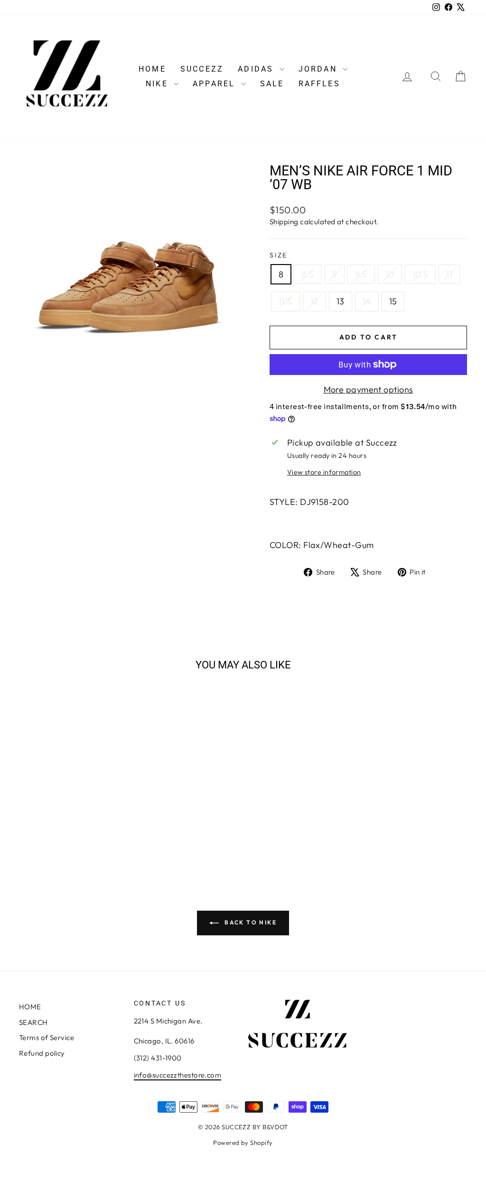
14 (367, 301)
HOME (152, 68)
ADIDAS (257, 68)
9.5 (361, 274)
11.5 (285, 301)
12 (314, 301)
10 (389, 274)
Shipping (284, 221)
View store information (324, 472)
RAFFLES (319, 83)
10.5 (420, 274)
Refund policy (42, 1053)
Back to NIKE (250, 922)
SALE (272, 83)
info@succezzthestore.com (178, 1074)
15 (393, 301)
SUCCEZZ (202, 68)
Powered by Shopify (242, 1142)
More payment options (368, 389)
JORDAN (319, 68)
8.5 (307, 274)
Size (279, 255)
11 (449, 274)
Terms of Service (46, 1037)
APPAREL (216, 83)
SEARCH (33, 1022)
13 (340, 301)
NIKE (158, 83)
